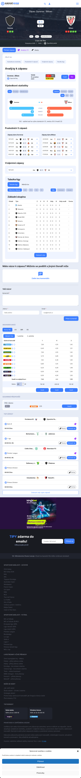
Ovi (32, 147)
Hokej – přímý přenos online (13, 664)
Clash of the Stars (10, 610)
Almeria (20, 221)
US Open (7, 589)
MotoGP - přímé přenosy (12, 679)
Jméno (5, 309)
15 (31, 190)
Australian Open (9, 582)
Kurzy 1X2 (7, 329)
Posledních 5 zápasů (31, 62)
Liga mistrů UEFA (9, 629)
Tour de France (9, 597)
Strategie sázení (9, 693)
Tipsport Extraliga (10, 579)
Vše (62, 95)
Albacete (20, 209)
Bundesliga (7, 634)
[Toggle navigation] (77, 3)
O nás (44, 741)
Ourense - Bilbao (13, 75)
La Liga (6, 637)
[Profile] (49, 3)
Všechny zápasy (14, 190)
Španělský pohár (52, 43)
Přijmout (40, 761)
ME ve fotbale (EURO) (11, 621)
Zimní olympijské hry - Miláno (14, 658)
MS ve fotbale (8, 619)
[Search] (45, 4)
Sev (66, 147)
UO (15, 329)
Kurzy (37, 50)
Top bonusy (8, 704)
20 (25, 190)
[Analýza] (75, 424)
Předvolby (40, 773)
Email (44, 309)
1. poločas (20, 336)
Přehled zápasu (9, 50)
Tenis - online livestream (12, 671)
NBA (5, 592)
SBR (21, 329)
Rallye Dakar (8, 607)
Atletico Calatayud (24, 249)
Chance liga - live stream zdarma (15, 669)
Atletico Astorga (23, 241)
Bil (32, 139)
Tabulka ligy (60, 62)
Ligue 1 (6, 642)
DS (27, 329)
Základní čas (9, 336)
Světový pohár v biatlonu (12, 605)
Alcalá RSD (21, 217)
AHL (5, 577)
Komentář (6, 293)
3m (71, 95)
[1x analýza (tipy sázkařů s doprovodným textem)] (75, 424)
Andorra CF (21, 225)
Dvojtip (15, 91)
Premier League (9, 632)
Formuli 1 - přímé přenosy (12, 676)
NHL (5, 574)
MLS (5, 594)
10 (36, 190)
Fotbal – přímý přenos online (13, 661)
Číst (72, 77)
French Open (8, 587)
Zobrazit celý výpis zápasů (40, 492)
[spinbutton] (20, 384)
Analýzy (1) (25, 50)
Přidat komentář (71, 318)
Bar (51, 143)
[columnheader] (11, 201)
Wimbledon (7, 584)
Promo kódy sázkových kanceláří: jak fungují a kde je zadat (24, 696)
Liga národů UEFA (10, 626)
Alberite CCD (22, 213)
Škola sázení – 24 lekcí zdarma (14, 690)
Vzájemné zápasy (47, 62)
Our (17, 139)
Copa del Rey (40, 41)
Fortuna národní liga (10, 647)
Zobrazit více (40, 255)
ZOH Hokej (7, 569)
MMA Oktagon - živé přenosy (14, 674)
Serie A (6, 639)
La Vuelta (7, 600)
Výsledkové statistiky (14, 62)
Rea (51, 151)
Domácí (63, 91)
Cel (51, 139)
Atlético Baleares (23, 245)
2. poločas (30, 336)
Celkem (56, 91)
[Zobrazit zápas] (36, 139)
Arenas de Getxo (23, 237)
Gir (32, 143)
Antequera (21, 229)
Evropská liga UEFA (10, 624)
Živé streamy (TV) (10, 698)
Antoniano (21, 233)
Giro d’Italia (7, 602)
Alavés (20, 205)
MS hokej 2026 (9, 572)
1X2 (9, 91)
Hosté (71, 91)
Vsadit (65, 77)
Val (32, 151)
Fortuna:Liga (8, 644)
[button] (78, 751)
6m (67, 95)
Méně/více (23, 91)
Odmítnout (40, 767)
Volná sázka (9, 710)
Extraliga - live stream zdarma (14, 666)
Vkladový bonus (35, 710)
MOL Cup (7, 649)
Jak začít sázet (9, 688)
